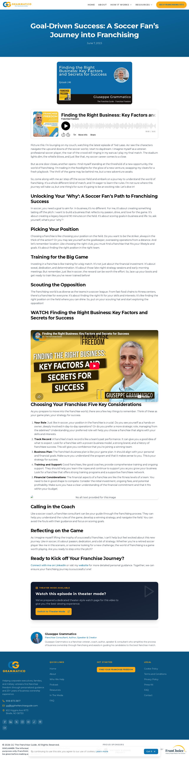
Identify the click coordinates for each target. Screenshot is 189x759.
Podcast (54, 684)
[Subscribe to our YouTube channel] (28, 722)
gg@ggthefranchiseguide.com (22, 705)
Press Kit (148, 684)
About (102, 4)
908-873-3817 (13, 701)
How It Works (119, 4)
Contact (148, 695)
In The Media (56, 695)
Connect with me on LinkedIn (48, 565)
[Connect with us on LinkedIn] (10, 722)
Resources (143, 4)
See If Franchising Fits (171, 4)
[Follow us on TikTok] (4, 727)
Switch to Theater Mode (51, 611)
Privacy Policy (151, 679)
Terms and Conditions (155, 674)
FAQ (52, 700)
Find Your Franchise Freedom (116, 669)
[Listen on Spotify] (34, 722)
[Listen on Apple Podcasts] (40, 722)
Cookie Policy (151, 668)
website (83, 565)
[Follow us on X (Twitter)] (16, 722)
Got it (149, 751)
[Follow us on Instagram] (22, 722)
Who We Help (57, 679)
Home (91, 4)
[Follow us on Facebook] (4, 722)
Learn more (102, 751)
